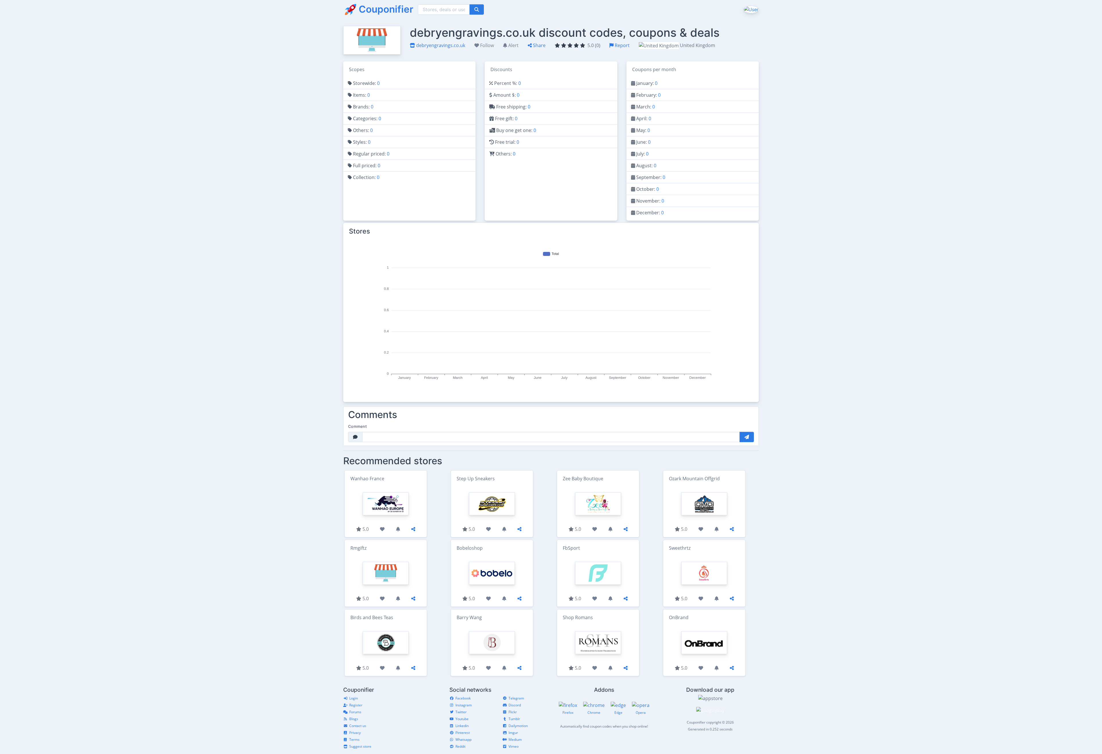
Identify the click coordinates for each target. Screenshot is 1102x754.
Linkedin (462, 725)
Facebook (463, 698)
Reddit (460, 746)
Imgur (513, 732)
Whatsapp (463, 739)
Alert (513, 45)
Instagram (463, 705)
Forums (355, 712)
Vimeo (514, 746)
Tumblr (514, 718)
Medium (515, 739)
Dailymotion (518, 725)
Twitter (461, 712)
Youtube (462, 718)
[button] (750, 9)
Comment (357, 426)
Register (355, 705)
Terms (354, 739)
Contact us (357, 725)
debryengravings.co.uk (440, 45)
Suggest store (360, 746)
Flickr (513, 712)
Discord (515, 705)
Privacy (355, 732)
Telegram (516, 698)
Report (622, 45)
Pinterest (462, 732)
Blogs (353, 718)
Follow (486, 45)
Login (353, 698)
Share (539, 45)
